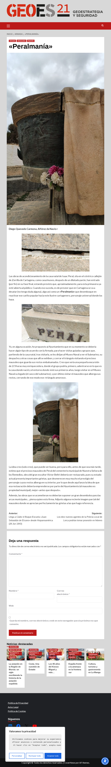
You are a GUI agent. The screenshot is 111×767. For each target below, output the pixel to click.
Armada (12, 41)
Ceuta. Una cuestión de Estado (34, 667)
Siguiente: (79, 516)
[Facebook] (18, 726)
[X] (26, 726)
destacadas (21, 41)
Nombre (14, 590)
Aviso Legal (13, 707)
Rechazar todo (35, 756)
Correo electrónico (63, 592)
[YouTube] (34, 726)
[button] (9, 25)
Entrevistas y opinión (14, 653)
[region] (35, 744)
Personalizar (17, 756)
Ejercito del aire (15, 650)
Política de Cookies (17, 711)
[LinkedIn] (10, 726)
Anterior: (31, 518)
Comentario (15, 554)
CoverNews (69, 762)
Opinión (31, 41)
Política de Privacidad (18, 703)
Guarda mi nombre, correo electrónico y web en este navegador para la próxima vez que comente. (53, 622)
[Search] (102, 25)
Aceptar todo (53, 756)
